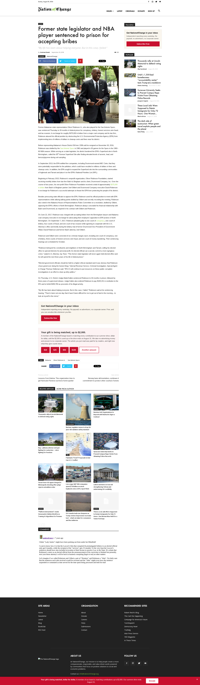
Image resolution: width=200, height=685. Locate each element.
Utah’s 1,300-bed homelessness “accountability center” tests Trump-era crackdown (149, 78)
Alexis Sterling (142, 85)
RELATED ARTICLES (47, 389)
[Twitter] (156, 1)
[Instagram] (152, 1)
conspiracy (100, 221)
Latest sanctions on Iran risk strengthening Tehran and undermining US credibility (103, 487)
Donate (141, 11)
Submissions (86, 626)
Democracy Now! (130, 626)
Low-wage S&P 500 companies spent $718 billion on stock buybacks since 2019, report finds (77, 486)
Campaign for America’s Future (135, 619)
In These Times (130, 640)
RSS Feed (41, 630)
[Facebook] (148, 1)
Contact (84, 630)
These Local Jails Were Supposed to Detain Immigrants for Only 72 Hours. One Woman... (148, 109)
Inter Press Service (131, 633)
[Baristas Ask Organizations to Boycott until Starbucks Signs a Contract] (106, 402)
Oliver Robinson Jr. (59, 360)
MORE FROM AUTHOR (65, 389)
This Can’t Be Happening (133, 616)
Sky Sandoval (142, 69)
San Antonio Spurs (67, 148)
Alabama (48, 360)
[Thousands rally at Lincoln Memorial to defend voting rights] (50, 403)
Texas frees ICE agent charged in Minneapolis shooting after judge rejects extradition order (49, 485)
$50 (64, 350)
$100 (74, 350)
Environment (70, 424)
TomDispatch (129, 623)
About (83, 612)
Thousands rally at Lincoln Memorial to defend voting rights (149, 63)
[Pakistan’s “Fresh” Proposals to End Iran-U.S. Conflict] (78, 444)
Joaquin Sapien (143, 101)
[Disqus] (78, 563)
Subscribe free (50, 318)
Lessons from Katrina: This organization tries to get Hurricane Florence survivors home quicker (56, 379)
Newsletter (42, 616)
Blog (40, 623)
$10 (45, 350)
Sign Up (151, 11)
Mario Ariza (142, 116)
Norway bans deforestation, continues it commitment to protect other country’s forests (101, 379)
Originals (130, 11)
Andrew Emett (45, 52)
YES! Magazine (129, 637)
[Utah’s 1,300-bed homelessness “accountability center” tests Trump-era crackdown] (130, 75)
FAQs (83, 623)
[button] (159, 11)
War (68, 455)
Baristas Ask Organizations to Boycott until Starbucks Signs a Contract (104, 414)
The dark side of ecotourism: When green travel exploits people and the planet (149, 125)
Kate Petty (141, 132)
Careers (84, 619)
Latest (119, 11)
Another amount (89, 350)
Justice (40, 24)
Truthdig (127, 630)
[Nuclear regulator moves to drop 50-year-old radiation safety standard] (78, 409)
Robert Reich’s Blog (131, 612)
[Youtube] (160, 1)
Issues (109, 11)
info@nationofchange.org (88, 674)
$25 (54, 350)
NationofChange (52, 56)
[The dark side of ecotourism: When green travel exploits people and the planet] (130, 123)
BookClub (41, 626)
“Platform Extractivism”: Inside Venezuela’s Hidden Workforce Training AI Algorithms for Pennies (50, 514)
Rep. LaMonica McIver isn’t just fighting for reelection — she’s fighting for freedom (48, 450)
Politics (41, 411)
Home (40, 612)
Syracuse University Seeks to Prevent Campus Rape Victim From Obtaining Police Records (105, 454)
